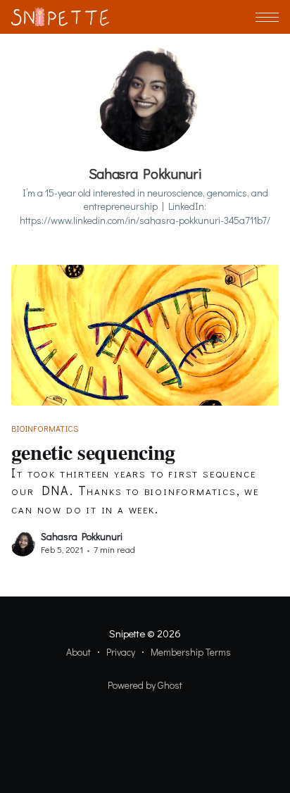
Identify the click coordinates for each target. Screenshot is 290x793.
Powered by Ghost (145, 685)
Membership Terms (191, 651)
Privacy (120, 651)
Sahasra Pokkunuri (81, 536)
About (78, 651)
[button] (267, 17)
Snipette (126, 633)
